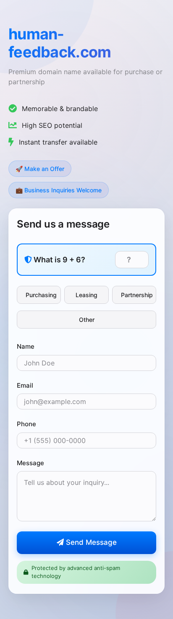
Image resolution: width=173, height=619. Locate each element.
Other (86, 319)
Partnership (137, 294)
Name (25, 346)
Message (30, 463)
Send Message (90, 542)
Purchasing (41, 294)
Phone (26, 424)
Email (25, 385)
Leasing (86, 294)
